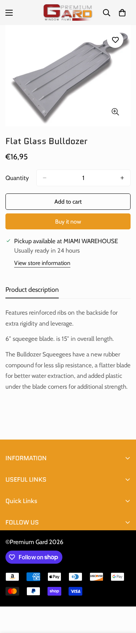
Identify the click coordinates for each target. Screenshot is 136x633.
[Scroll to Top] (123, 594)
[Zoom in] (115, 112)
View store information (42, 263)
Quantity (17, 177)
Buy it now (68, 221)
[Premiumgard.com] (68, 12)
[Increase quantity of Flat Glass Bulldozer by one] (122, 178)
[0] (122, 12)
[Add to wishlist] (115, 40)
